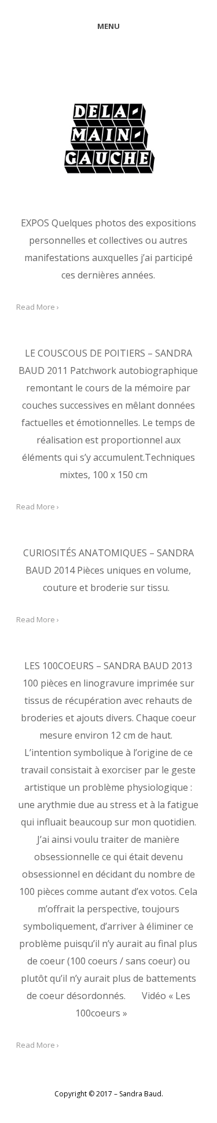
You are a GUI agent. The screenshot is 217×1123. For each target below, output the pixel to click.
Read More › (37, 307)
